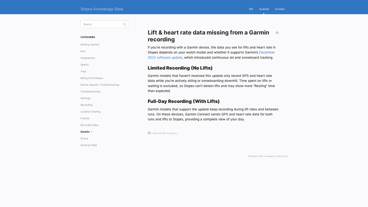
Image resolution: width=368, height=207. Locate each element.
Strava (84, 138)
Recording (86, 104)
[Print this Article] (277, 32)
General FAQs (88, 145)
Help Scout (282, 156)
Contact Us (172, 133)
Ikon (82, 51)
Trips (83, 71)
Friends (85, 118)
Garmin (85, 131)
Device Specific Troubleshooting (99, 84)
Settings (85, 98)
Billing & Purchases (91, 78)
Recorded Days (89, 125)
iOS (251, 9)
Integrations (87, 57)
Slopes (254, 156)
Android (264, 9)
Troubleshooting (90, 91)
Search (84, 64)
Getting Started (89, 44)
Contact (280, 9)
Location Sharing (90, 111)
